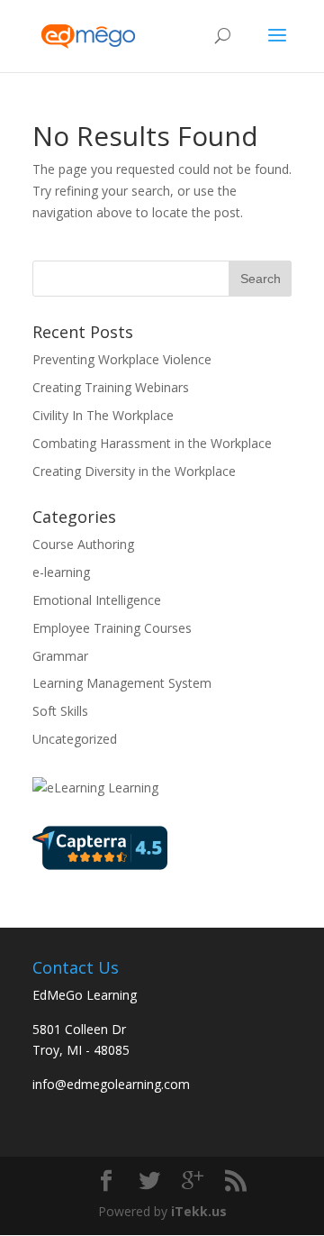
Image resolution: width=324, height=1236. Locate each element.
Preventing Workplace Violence (122, 359)
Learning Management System (122, 682)
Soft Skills (60, 710)
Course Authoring (83, 544)
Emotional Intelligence (96, 600)
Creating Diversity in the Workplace (134, 471)
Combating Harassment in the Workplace (152, 443)
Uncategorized (74, 738)
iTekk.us (199, 1211)
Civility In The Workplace (103, 415)
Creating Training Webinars (110, 387)
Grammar (60, 655)
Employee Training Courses (112, 627)
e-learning (61, 572)
